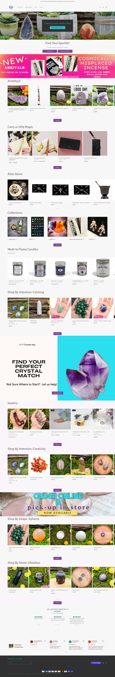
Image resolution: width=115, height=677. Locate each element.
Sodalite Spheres (97, 546)
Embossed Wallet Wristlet (90, 158)
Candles (51, 239)
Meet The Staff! (65, 51)
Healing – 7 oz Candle (99, 279)
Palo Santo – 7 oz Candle (57, 279)
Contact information (57, 673)
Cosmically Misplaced (75, 239)
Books (31, 239)
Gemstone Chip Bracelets (35, 430)
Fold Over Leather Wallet (64, 158)
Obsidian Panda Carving (35, 590)
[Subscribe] (30, 662)
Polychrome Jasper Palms (99, 476)
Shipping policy (49, 673)
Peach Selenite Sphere (35, 546)
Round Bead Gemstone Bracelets (16, 430)
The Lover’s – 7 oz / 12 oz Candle (16, 279)
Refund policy (27, 673)
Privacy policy (34, 673)
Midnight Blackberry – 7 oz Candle (80, 279)
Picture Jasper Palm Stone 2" (57, 476)
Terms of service (41, 673)
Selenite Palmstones (56, 546)
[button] (20, 7)
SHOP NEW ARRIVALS (57, 27)
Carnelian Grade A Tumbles (36, 476)
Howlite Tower (33, 319)
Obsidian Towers (12, 590)
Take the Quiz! (57, 393)
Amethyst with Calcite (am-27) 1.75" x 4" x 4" (102, 109)
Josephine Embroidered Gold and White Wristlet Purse (18, 159)
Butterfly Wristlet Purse (39, 158)
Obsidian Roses (76, 590)
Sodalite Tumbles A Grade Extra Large (102, 319)
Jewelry (91, 239)
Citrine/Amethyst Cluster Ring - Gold (81, 430)
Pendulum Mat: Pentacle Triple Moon (81, 201)
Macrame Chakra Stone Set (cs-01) (38, 108)
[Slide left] (54, 116)
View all (57, 120)
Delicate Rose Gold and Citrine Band (59, 430)
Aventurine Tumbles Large (57, 319)
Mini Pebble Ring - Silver (99, 430)
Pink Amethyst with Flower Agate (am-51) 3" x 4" (60, 109)
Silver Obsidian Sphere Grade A (101, 590)
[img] (57, 611)
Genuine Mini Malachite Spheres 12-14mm (81, 320)
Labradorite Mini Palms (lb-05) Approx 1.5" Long (18, 320)
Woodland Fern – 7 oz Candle (36, 279)
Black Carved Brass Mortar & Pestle (102, 201)
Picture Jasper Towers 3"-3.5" (79, 476)
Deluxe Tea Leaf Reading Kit (15, 201)
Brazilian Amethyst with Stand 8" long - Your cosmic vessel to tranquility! (17, 109)
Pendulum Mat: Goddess (56, 201)
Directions (50, 51)
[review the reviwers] (45, 641)
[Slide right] (60, 116)
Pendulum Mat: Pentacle (35, 201)
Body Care (12, 239)
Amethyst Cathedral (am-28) (79, 108)
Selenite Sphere (76, 546)
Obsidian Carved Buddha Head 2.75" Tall (59, 591)
